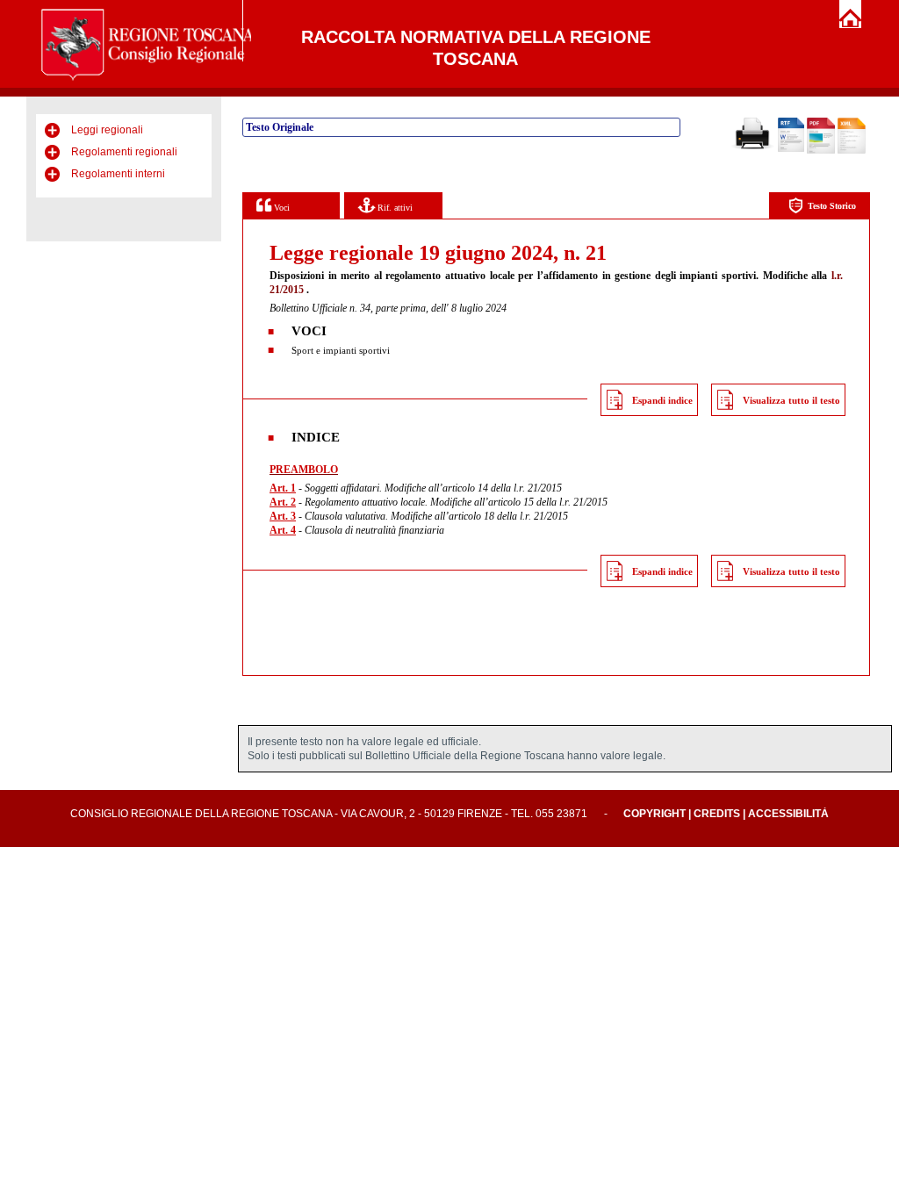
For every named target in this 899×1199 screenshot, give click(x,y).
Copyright (654, 814)
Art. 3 (283, 516)
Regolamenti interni (118, 174)
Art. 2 (283, 502)
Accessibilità (788, 814)
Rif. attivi (394, 207)
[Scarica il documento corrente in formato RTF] (791, 148)
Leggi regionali (107, 130)
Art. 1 (283, 488)
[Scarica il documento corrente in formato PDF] (821, 150)
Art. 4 (283, 530)
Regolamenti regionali (124, 152)
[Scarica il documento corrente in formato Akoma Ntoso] (852, 150)
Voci (280, 207)
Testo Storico (832, 206)
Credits (717, 814)
